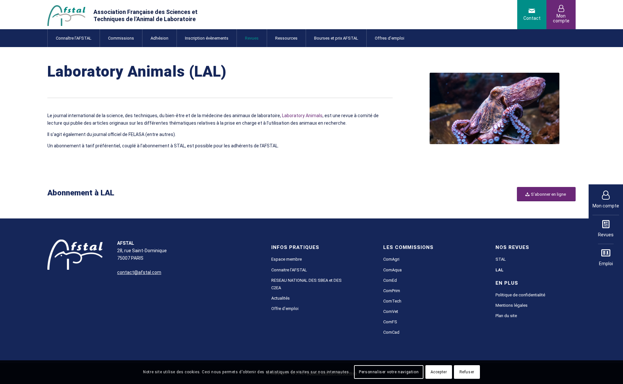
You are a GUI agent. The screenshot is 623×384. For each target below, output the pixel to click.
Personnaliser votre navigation (389, 372)
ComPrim (391, 290)
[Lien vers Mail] (531, 14)
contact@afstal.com (139, 272)
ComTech (392, 301)
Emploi (606, 263)
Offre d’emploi (285, 308)
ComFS (390, 321)
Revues (606, 234)
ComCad (391, 332)
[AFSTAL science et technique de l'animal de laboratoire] (132, 14)
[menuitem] (73, 38)
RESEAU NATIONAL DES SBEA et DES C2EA (306, 284)
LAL (499, 269)
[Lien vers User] (561, 14)
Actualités (280, 298)
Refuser (466, 372)
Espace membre (286, 259)
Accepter (439, 372)
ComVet (390, 311)
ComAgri (391, 259)
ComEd (390, 280)
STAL (500, 259)
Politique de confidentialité (520, 294)
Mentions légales (511, 305)
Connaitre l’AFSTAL (289, 269)
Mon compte (605, 205)
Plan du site (506, 315)
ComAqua (392, 269)
